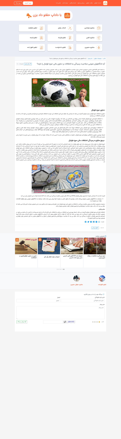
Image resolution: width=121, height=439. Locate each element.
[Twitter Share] (88, 222)
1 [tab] (64, 269)
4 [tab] (59, 269)
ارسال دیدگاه (21, 322)
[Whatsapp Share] (99, 222)
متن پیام (102, 304)
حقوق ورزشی (95, 228)
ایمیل (58, 297)
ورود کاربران (28, 3)
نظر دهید (27, 64)
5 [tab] (57, 269)
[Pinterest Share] (85, 222)
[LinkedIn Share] (94, 222)
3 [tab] (60, 269)
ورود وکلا (18, 3)
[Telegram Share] (96, 222)
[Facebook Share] (91, 222)
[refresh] (65, 321)
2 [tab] (62, 269)
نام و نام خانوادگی (100, 297)
